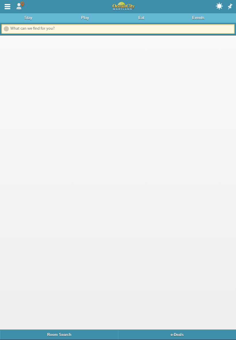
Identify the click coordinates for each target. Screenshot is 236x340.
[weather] (219, 6)
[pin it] (230, 7)
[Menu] (6, 6)
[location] (20, 6)
